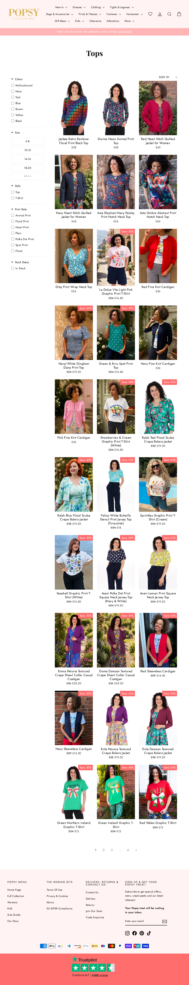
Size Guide (13, 915)
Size (17, 133)
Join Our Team (94, 911)
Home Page (14, 890)
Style (17, 186)
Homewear (133, 14)
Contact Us (92, 892)
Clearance (95, 21)
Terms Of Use (54, 890)
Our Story (13, 921)
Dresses (78, 7)
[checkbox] (27, 85)
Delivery (90, 898)
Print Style (21, 209)
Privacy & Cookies (57, 896)
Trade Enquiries (95, 917)
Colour (19, 79)
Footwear (112, 14)
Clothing (96, 7)
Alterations (113, 21)
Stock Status (22, 262)
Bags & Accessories (58, 14)
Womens (12, 902)
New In (59, 7)
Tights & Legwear (120, 7)
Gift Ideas (61, 21)
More (128, 21)
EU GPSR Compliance (60, 908)
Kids (78, 21)
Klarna (50, 902)
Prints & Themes (88, 14)
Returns (90, 905)
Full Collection (15, 896)
